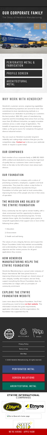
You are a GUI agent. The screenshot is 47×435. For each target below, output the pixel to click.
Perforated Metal (23, 369)
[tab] (23, 64)
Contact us (20, 142)
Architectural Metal (23, 386)
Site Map (23, 354)
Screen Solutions (23, 377)
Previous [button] (37, 26)
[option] (23, 38)
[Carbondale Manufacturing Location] (23, 38)
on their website (31, 304)
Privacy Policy (23, 344)
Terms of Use (23, 349)
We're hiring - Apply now (22, 431)
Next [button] (43, 26)
